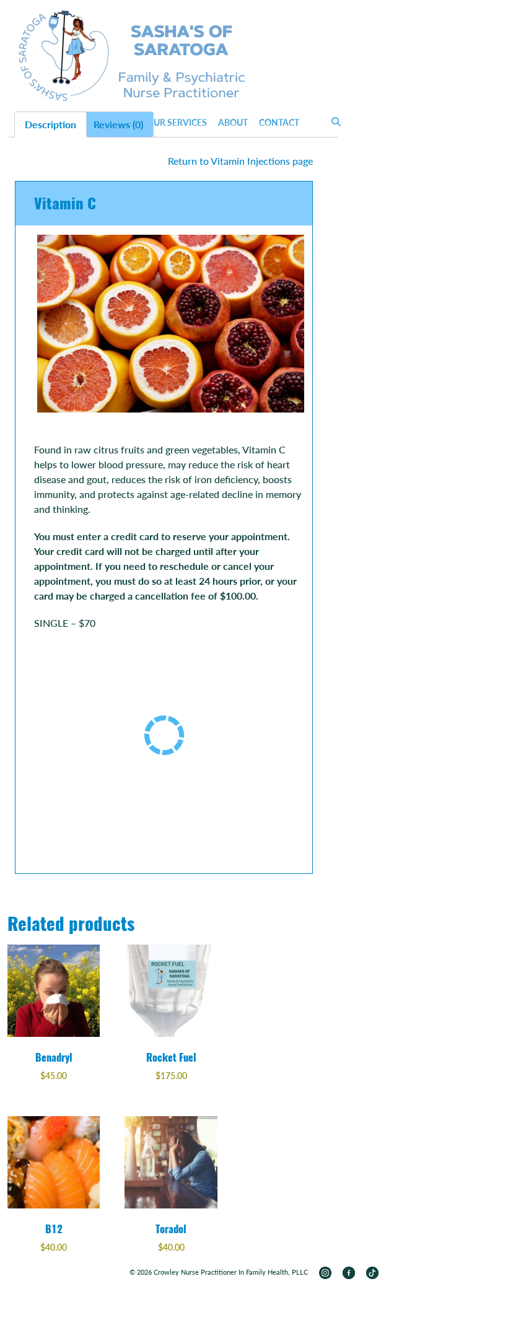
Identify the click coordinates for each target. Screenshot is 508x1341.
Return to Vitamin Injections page (240, 161)
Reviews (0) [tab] (118, 124)
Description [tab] (50, 124)
